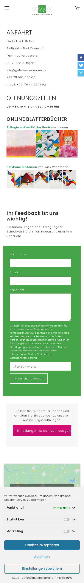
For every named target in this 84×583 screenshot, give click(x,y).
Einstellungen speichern (42, 568)
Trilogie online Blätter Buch (28, 127)
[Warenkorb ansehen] (77, 8)
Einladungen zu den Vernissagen (44, 431)
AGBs (15, 578)
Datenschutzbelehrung (37, 578)
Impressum (64, 578)
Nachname (18, 254)
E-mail (14, 272)
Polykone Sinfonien (21, 167)
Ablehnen (42, 557)
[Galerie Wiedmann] (42, 8)
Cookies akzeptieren (42, 545)
